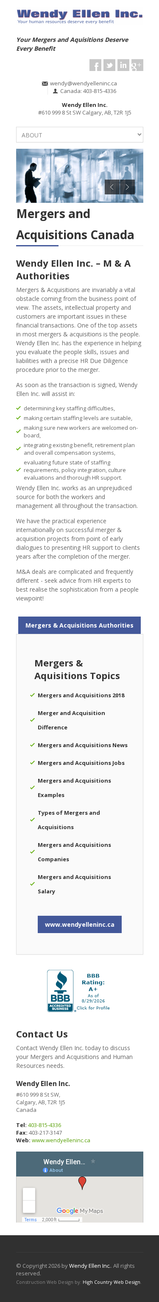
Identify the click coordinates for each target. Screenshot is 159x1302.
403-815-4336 (44, 1125)
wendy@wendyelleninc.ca (83, 83)
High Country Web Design (111, 1282)
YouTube (123, 65)
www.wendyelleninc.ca (79, 924)
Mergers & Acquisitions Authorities (79, 625)
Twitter (109, 65)
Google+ (137, 65)
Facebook (95, 65)
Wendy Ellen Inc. (90, 1265)
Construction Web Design (44, 1282)
